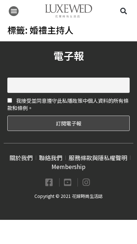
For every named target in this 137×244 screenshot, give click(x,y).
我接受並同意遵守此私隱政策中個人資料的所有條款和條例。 (68, 104)
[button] (14, 11)
